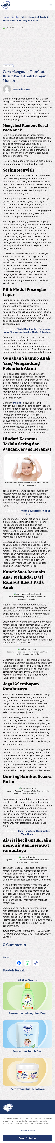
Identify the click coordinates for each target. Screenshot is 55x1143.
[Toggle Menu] (51, 5)
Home (6, 17)
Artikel (15, 17)
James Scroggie (21, 89)
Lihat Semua (25, 980)
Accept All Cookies (27, 1138)
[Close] (51, 1119)
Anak (9, 66)
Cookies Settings (27, 1131)
